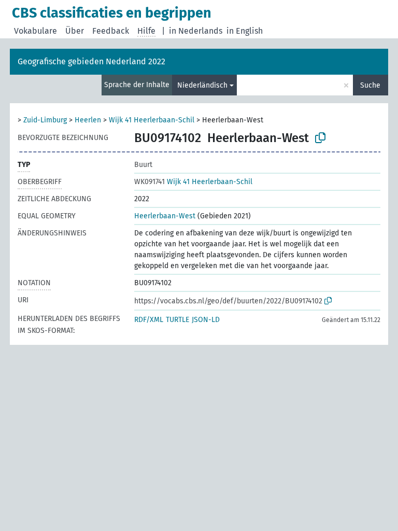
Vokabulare (35, 31)
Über (74, 31)
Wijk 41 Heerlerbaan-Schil (151, 120)
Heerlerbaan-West (164, 216)
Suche (370, 85)
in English (244, 31)
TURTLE (177, 319)
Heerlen (88, 120)
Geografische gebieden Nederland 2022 (91, 61)
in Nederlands (195, 31)
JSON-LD (206, 319)
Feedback (110, 31)
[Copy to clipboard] (320, 138)
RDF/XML (148, 319)
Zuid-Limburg (45, 120)
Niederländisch (202, 85)
